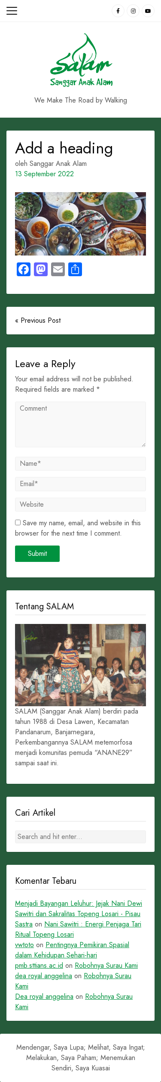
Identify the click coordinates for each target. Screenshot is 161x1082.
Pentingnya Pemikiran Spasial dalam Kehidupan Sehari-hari (72, 950)
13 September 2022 (44, 174)
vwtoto (24, 945)
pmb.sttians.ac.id (39, 965)
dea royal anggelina (43, 976)
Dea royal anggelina (44, 996)
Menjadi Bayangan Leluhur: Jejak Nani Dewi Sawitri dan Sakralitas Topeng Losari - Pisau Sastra (78, 913)
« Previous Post (38, 320)
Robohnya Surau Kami (106, 965)
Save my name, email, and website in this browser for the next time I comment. (78, 528)
